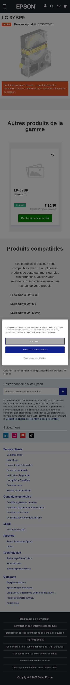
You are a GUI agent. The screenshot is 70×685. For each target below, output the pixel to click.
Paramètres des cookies (35, 358)
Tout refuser (35, 341)
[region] (35, 342)
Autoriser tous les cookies (35, 350)
